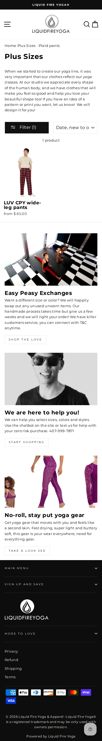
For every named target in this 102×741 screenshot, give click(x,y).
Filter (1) (27, 127)
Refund (11, 660)
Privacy (11, 651)
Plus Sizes (26, 46)
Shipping (13, 669)
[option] (51, 5)
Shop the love (25, 339)
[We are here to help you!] (51, 379)
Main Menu (17, 568)
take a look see (27, 550)
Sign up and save (24, 584)
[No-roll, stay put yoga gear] (51, 482)
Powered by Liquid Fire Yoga (51, 736)
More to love (20, 633)
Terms (10, 677)
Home (10, 46)
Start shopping (27, 442)
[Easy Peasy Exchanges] (51, 259)
